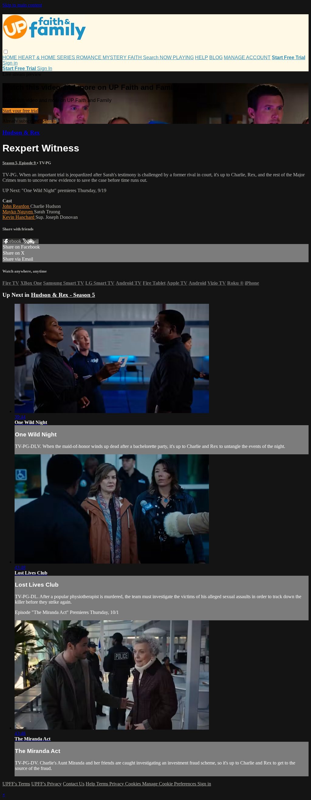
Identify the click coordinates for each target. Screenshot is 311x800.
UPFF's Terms (16, 783)
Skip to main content (22, 5)
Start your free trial (20, 110)
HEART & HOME (37, 57)
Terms (102, 783)
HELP (201, 57)
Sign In (44, 68)
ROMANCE (89, 57)
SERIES (66, 57)
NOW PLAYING (177, 57)
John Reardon (16, 206)
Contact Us (73, 783)
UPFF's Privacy (46, 783)
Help (91, 783)
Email (33, 241)
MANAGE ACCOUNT (247, 57)
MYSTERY (115, 57)
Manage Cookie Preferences (169, 783)
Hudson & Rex (21, 132)
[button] (6, 52)
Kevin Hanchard (19, 217)
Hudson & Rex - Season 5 (63, 295)
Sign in (10, 63)
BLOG (216, 57)
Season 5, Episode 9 (19, 163)
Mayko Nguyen (18, 211)
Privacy (117, 783)
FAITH (135, 57)
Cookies (133, 783)
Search (151, 57)
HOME (10, 57)
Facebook (12, 241)
